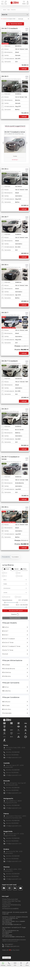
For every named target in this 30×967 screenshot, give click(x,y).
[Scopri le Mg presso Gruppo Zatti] (4, 730)
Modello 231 (6, 906)
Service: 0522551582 (12, 755)
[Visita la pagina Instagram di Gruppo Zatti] (10, 888)
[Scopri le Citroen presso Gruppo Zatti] (25, 726)
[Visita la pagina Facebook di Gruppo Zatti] (4, 888)
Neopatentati (7, 596)
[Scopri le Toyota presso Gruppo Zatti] (18, 726)
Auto (7, 569)
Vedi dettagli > (15, 159)
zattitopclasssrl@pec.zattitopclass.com (15, 936)
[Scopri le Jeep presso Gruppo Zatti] (25, 723)
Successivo (15, 557)
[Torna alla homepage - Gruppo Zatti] (15, 2)
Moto (24, 569)
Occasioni (19, 596)
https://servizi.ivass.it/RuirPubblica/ (9, 941)
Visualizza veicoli (16, 610)
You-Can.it (16, 950)
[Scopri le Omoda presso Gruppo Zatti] (4, 736)
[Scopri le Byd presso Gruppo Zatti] (11, 736)
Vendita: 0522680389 (13, 752)
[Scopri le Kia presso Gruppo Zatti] (11, 730)
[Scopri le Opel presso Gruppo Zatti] (4, 733)
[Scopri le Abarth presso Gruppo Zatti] (4, 726)
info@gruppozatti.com (13, 757)
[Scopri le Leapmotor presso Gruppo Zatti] (25, 733)
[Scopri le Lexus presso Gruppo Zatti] (25, 730)
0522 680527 (9, 944)
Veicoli (16, 569)
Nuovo (5, 572)
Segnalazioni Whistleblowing (11, 905)
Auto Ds (4, 14)
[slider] (5, 602)
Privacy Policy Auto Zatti (10, 899)
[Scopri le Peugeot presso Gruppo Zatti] (11, 733)
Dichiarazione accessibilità (10, 908)
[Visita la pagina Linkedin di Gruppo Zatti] (15, 888)
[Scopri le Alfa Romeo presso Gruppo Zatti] (18, 723)
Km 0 (5, 576)
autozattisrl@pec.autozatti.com (13, 924)
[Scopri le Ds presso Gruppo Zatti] (18, 730)
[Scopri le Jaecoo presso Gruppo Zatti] (18, 733)
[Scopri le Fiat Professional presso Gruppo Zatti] (11, 723)
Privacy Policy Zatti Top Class (11, 901)
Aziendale (20, 576)
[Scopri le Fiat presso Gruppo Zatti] (4, 723)
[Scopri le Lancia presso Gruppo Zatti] (11, 726)
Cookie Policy (6, 903)
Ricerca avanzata (15, 618)
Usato (19, 572)
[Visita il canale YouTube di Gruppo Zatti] (21, 888)
